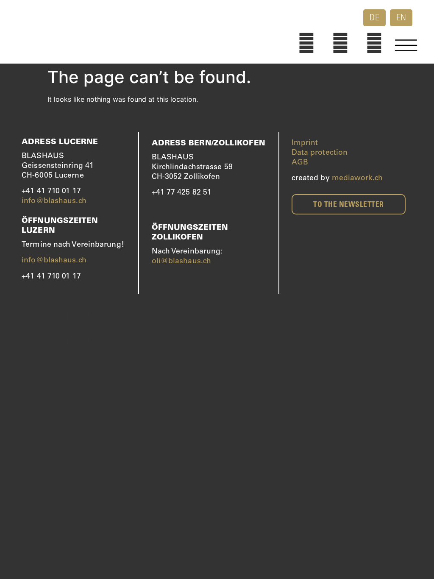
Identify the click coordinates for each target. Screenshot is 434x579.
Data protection (320, 153)
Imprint (305, 143)
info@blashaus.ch (54, 201)
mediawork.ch (357, 178)
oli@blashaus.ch (181, 261)
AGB (300, 163)
